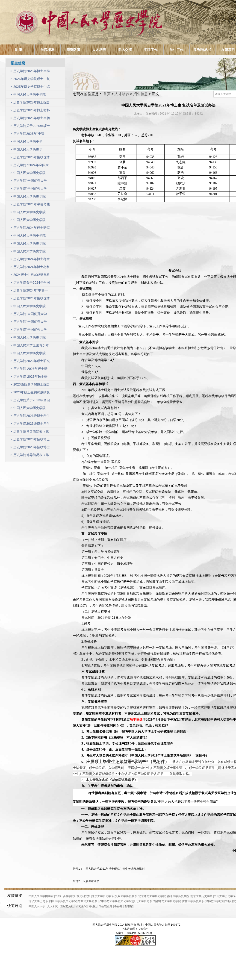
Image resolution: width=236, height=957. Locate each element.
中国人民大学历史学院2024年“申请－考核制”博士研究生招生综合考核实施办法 (31, 252)
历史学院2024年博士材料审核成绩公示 (31, 268)
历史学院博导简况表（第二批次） (31, 456)
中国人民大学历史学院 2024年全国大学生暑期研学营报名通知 (31, 197)
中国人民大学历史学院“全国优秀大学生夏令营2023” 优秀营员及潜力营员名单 (31, 307)
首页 (107, 94)
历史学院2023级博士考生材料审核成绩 (31, 424)
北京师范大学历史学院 (152, 896)
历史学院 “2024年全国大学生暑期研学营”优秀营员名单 (31, 166)
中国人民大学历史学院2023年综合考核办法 (29, 409)
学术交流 (125, 50)
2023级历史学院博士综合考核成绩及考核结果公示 (31, 385)
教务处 (118, 906)
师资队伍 (73, 50)
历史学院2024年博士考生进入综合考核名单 (31, 260)
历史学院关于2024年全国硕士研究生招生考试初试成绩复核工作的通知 (31, 283)
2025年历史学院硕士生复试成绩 (31, 80)
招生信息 (140, 94)
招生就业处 (105, 906)
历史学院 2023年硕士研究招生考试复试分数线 (30, 377)
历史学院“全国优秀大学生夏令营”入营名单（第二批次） (30, 315)
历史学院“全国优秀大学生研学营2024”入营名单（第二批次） (30, 182)
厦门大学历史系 (142, 901)
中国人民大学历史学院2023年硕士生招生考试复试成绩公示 (31, 354)
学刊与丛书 (202, 50)
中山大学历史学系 (225, 896)
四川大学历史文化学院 (63, 901)
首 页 (18, 50)
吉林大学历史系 (191, 901)
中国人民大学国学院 (41, 896)
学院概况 (47, 50)
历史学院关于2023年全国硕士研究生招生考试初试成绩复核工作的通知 (31, 401)
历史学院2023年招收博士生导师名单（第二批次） (31, 448)
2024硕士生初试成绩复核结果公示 (31, 276)
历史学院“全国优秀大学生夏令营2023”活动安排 (30, 323)
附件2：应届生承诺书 (86, 881)
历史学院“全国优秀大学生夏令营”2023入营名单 (30, 330)
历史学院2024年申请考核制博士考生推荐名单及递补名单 (31, 205)
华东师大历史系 (87, 901)
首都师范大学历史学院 (167, 901)
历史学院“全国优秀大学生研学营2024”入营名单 (30, 189)
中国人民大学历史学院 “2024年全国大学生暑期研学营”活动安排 (30, 174)
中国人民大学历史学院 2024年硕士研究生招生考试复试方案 (31, 236)
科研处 (92, 906)
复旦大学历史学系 (126, 896)
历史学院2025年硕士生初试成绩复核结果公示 (31, 119)
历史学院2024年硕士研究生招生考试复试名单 (31, 229)
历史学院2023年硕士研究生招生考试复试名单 (31, 362)
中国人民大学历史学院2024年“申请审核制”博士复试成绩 (31, 213)
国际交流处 (67, 906)
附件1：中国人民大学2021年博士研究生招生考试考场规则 (109, 868)
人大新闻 (52, 906)
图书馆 (128, 906)
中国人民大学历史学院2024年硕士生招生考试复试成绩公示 (31, 221)
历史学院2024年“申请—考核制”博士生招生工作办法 (30, 291)
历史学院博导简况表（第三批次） (31, 432)
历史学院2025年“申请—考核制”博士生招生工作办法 (30, 135)
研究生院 (81, 906)
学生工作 (176, 50)
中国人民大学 (37, 906)
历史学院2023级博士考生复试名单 (31, 417)
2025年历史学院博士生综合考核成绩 (31, 88)
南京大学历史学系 (201, 896)
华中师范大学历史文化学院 (115, 901)
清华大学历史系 (38, 901)
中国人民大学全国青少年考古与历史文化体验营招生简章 (31, 346)
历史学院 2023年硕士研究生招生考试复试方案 (30, 370)
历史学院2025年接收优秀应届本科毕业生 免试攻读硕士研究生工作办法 (31, 158)
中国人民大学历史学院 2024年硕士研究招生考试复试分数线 (31, 244)
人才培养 (99, 50)
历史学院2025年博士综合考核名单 (31, 103)
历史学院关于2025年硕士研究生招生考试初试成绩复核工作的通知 (31, 127)
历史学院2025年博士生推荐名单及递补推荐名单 (31, 72)
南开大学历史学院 (178, 896)
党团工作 (151, 50)
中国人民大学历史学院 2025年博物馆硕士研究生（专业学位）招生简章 (31, 150)
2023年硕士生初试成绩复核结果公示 (31, 393)
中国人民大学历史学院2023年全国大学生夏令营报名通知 (31, 338)
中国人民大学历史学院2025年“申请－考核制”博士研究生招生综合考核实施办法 (31, 95)
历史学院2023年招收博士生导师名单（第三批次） (31, 440)
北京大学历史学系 (103, 896)
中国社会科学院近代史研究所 (73, 896)
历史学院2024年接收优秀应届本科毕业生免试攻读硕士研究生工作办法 (31, 299)
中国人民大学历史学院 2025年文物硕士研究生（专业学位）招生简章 (31, 142)
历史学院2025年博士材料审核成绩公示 (31, 111)
